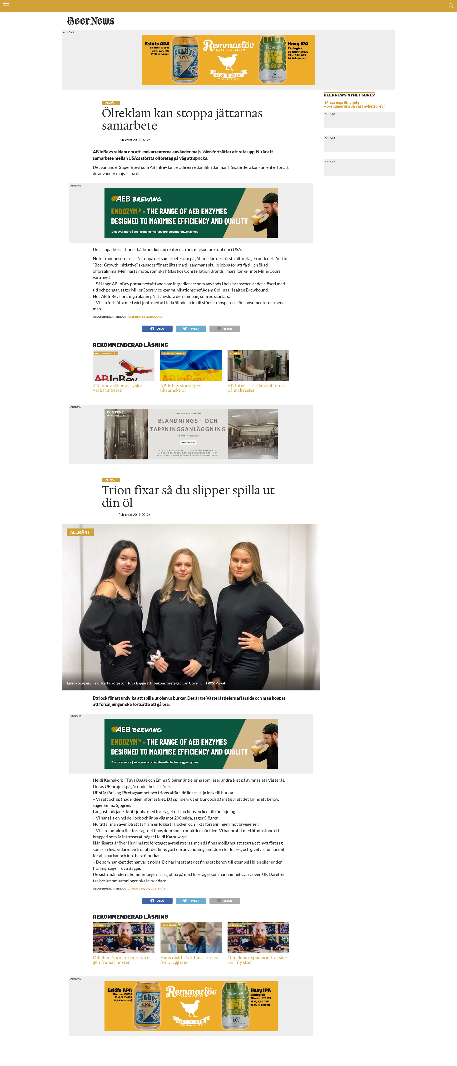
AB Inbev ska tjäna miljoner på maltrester (256, 388)
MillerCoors (152, 316)
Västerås (157, 888)
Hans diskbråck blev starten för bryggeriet (189, 960)
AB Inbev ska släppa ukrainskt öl (181, 388)
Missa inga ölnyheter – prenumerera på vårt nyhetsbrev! (354, 104)
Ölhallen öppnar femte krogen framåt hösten (121, 960)
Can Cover (136, 888)
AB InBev (134, 316)
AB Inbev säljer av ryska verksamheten (117, 388)
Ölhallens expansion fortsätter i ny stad (257, 960)
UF (147, 888)
